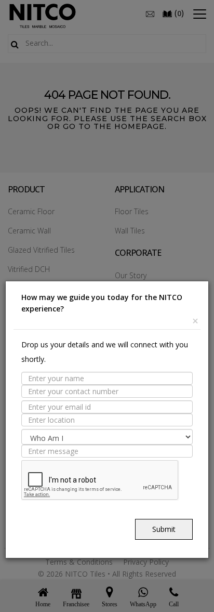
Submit (164, 529)
